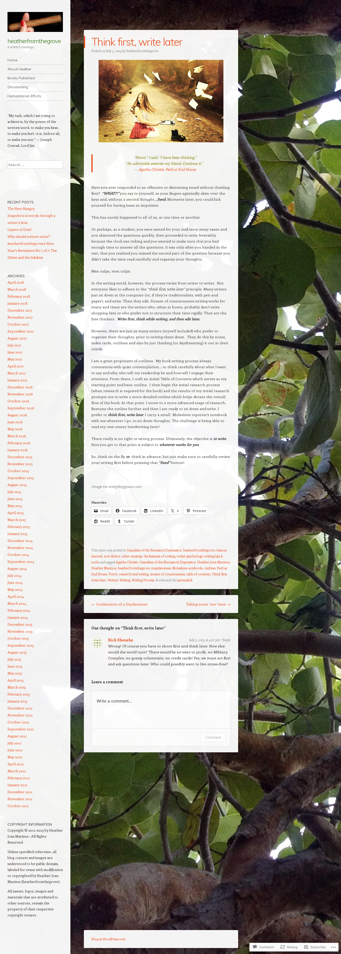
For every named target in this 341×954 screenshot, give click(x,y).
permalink (184, 580)
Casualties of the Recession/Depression (154, 550)
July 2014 (14, 575)
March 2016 (16, 436)
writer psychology (190, 556)
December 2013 (19, 624)
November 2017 (20, 317)
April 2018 (15, 282)
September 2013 (20, 645)
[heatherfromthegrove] (35, 22)
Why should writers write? (28, 236)
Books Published (21, 78)
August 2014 (17, 568)
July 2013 (14, 659)
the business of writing (159, 556)
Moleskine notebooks (187, 568)
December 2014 (19, 540)
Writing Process (143, 580)
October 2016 (18, 401)
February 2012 (18, 778)
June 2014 (14, 582)
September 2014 (20, 561)
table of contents (198, 574)
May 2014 (14, 589)
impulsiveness (161, 568)
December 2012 (19, 708)
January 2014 (17, 617)
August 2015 (17, 484)
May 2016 (14, 429)
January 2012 (17, 784)
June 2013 (14, 666)
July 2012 (14, 743)
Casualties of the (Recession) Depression (167, 562)
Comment (213, 737)
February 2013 (18, 694)
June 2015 (14, 498)
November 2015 (20, 463)
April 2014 (15, 596)
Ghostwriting (17, 87)
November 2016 (20, 394)
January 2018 (17, 303)
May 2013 (14, 673)
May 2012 (14, 757)
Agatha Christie (151, 169)
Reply (227, 640)
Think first (219, 574)
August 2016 (17, 415)
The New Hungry (21, 208)
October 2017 (18, 324)
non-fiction (112, 556)
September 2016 (20, 408)
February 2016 (18, 442)
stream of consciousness (167, 574)
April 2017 (15, 366)
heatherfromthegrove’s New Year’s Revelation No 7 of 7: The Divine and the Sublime (32, 250)
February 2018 (18, 296)
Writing (125, 580)
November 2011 (19, 798)
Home (12, 60)
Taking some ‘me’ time (208, 604)
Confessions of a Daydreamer (119, 604)
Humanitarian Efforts (24, 96)
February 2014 (18, 610)
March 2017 (16, 373)
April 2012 (15, 764)
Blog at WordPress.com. (108, 939)
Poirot (113, 574)
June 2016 (15, 422)
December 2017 (19, 310)
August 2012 (17, 736)
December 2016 (20, 387)
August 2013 (16, 652)
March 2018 (16, 289)
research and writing (134, 574)
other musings (132, 556)
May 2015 (14, 505)
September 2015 (20, 477)
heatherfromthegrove (34, 41)
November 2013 (19, 631)
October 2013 (18, 638)
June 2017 (14, 352)
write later (98, 580)
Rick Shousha (120, 639)
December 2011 (19, 791)
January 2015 (17, 533)
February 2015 (18, 526)
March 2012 (16, 771)
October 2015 (18, 470)
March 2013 (16, 687)
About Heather (19, 69)
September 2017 (20, 331)
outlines (209, 568)
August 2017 (17, 338)
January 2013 (17, 701)
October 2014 (18, 554)
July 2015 (14, 491)
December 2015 (19, 456)
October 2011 (18, 805)
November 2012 (20, 715)
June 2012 (14, 750)
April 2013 (15, 680)
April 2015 (15, 512)
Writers (113, 580)
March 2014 (16, 603)
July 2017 (14, 345)
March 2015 (16, 519)
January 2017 (17, 380)
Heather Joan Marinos (213, 562)
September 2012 (20, 729)
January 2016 (17, 449)
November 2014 (20, 547)
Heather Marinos (103, 568)
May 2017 (14, 359)
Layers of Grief (19, 229)
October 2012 (18, 722)
